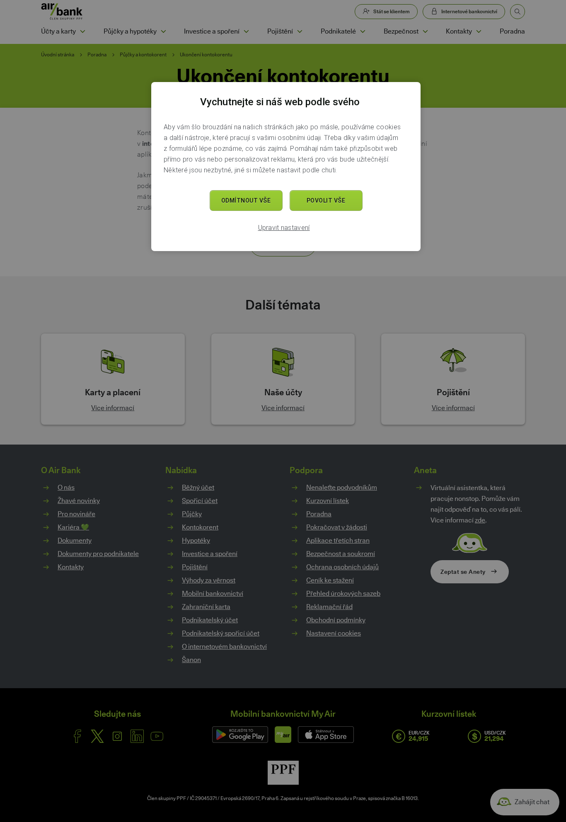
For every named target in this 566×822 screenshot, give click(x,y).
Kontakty (459, 31)
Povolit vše (326, 200)
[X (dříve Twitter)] (97, 736)
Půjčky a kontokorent (143, 54)
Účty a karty (58, 31)
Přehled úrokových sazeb (343, 593)
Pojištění (280, 31)
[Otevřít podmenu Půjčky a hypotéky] (163, 31)
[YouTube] (157, 736)
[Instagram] (117, 736)
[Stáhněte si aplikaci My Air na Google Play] (240, 734)
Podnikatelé (338, 31)
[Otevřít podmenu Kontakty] (479, 31)
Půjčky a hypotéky (130, 31)
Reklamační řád (329, 607)
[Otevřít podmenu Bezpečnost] (425, 31)
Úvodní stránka (57, 54)
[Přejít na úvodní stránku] (62, 11)
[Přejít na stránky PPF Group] (283, 773)
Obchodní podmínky (335, 620)
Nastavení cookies (333, 633)
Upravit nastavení (284, 228)
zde (480, 520)
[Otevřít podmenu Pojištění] (300, 31)
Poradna (512, 31)
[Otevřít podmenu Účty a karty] (82, 31)
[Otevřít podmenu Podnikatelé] (363, 31)
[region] (286, 166)
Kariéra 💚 (73, 527)
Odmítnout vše (246, 200)
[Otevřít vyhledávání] (517, 11)
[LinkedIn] (137, 736)
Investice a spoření (211, 31)
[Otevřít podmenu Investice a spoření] (246, 31)
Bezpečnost (401, 31)
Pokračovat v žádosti (336, 527)
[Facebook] (77, 736)
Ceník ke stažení (330, 580)
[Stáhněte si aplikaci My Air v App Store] (326, 734)
